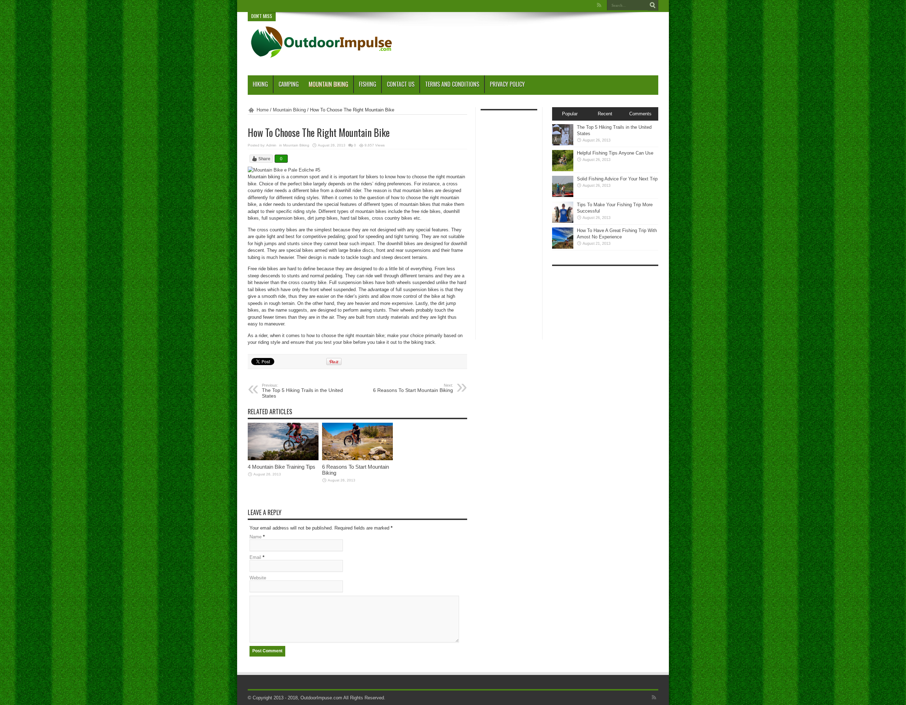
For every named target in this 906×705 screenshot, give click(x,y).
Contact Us (400, 84)
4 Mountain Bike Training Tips (281, 467)
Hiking (260, 84)
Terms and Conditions (452, 84)
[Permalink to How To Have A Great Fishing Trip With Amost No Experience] (562, 247)
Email (255, 557)
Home (263, 109)
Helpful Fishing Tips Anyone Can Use (615, 153)
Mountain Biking (328, 84)
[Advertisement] (529, 40)
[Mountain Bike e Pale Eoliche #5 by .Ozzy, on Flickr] (284, 170)
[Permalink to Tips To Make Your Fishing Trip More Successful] (562, 221)
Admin (271, 145)
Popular (570, 113)
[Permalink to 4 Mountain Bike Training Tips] (283, 458)
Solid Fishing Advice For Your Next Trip (617, 178)
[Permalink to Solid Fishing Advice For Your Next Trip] (562, 195)
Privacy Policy (507, 84)
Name (256, 536)
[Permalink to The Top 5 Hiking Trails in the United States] (562, 143)
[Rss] (599, 4)
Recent (605, 113)
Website (258, 577)
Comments (640, 113)
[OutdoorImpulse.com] (321, 57)
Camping (289, 84)
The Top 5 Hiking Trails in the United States (302, 391)
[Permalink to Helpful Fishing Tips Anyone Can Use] (562, 169)
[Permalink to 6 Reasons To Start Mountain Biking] (357, 458)
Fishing (367, 84)
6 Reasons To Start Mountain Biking (413, 388)
